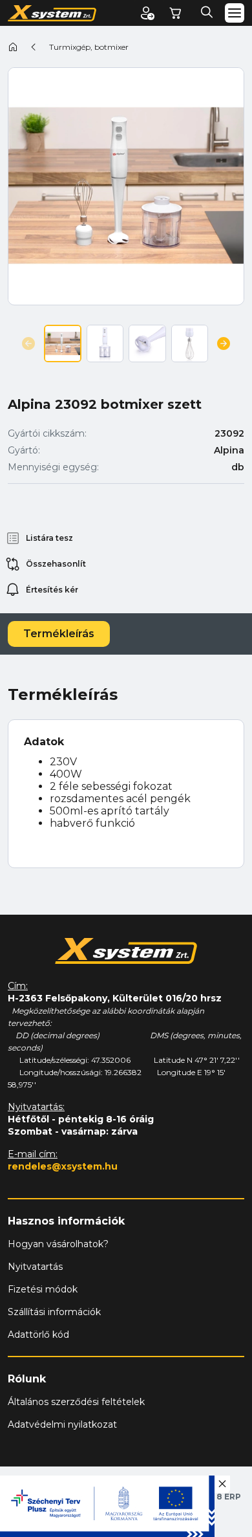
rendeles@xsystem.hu (63, 1166)
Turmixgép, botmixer (89, 47)
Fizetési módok (43, 1289)
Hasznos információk (66, 1221)
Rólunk (27, 1379)
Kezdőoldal (13, 46)
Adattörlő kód (38, 1334)
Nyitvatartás (35, 1266)
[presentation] (28, 343)
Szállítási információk (54, 1312)
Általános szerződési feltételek (76, 1402)
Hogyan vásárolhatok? (58, 1244)
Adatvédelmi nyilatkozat (62, 1424)
